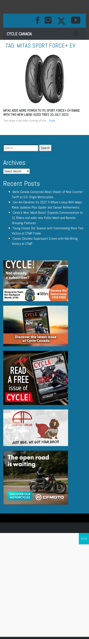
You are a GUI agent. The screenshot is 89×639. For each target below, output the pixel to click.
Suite (52, 120)
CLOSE (84, 538)
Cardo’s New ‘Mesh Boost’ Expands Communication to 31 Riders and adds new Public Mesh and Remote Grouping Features (47, 217)
